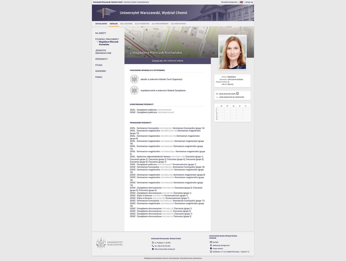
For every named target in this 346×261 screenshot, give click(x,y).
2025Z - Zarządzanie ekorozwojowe (146, 188)
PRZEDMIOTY (101, 59)
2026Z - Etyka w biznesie (141, 195)
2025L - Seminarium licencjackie (144, 128)
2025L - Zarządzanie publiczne (143, 110)
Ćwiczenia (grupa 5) (195, 159)
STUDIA (98, 65)
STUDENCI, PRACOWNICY (107, 39)
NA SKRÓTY (100, 33)
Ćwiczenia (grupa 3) (157, 159)
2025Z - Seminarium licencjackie (144, 167)
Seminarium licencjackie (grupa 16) (188, 128)
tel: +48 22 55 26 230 (162, 246)
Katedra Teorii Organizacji (170, 79)
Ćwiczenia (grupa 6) (139, 162)
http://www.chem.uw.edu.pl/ (165, 249)
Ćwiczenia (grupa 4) (176, 159)
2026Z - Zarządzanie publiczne (143, 112)
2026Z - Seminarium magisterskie (145, 203)
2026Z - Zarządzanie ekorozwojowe (146, 208)
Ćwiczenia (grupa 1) (194, 156)
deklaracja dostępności (221, 245)
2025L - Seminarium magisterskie (145, 130)
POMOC (98, 77)
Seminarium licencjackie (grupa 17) (189, 200)
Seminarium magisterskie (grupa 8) (189, 175)
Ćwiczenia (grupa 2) (139, 159)
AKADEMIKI (100, 71)
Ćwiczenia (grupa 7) (157, 162)
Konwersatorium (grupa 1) (184, 164)
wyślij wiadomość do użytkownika (231, 97)
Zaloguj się (157, 60)
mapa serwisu (218, 249)
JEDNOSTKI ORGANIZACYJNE (103, 51)
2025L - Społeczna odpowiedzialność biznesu (150, 156)
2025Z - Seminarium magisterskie (145, 169)
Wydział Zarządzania (176, 90)
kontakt (215, 242)
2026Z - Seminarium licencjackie (144, 200)
